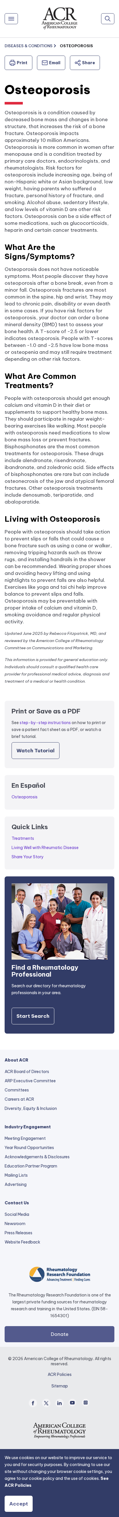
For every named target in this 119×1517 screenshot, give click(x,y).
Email (54, 62)
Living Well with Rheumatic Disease (45, 847)
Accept (18, 1504)
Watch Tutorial (35, 750)
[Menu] (11, 18)
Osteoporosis (25, 797)
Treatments (23, 838)
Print (22, 62)
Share (88, 62)
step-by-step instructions (45, 722)
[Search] (107, 18)
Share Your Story (28, 856)
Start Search (32, 1016)
